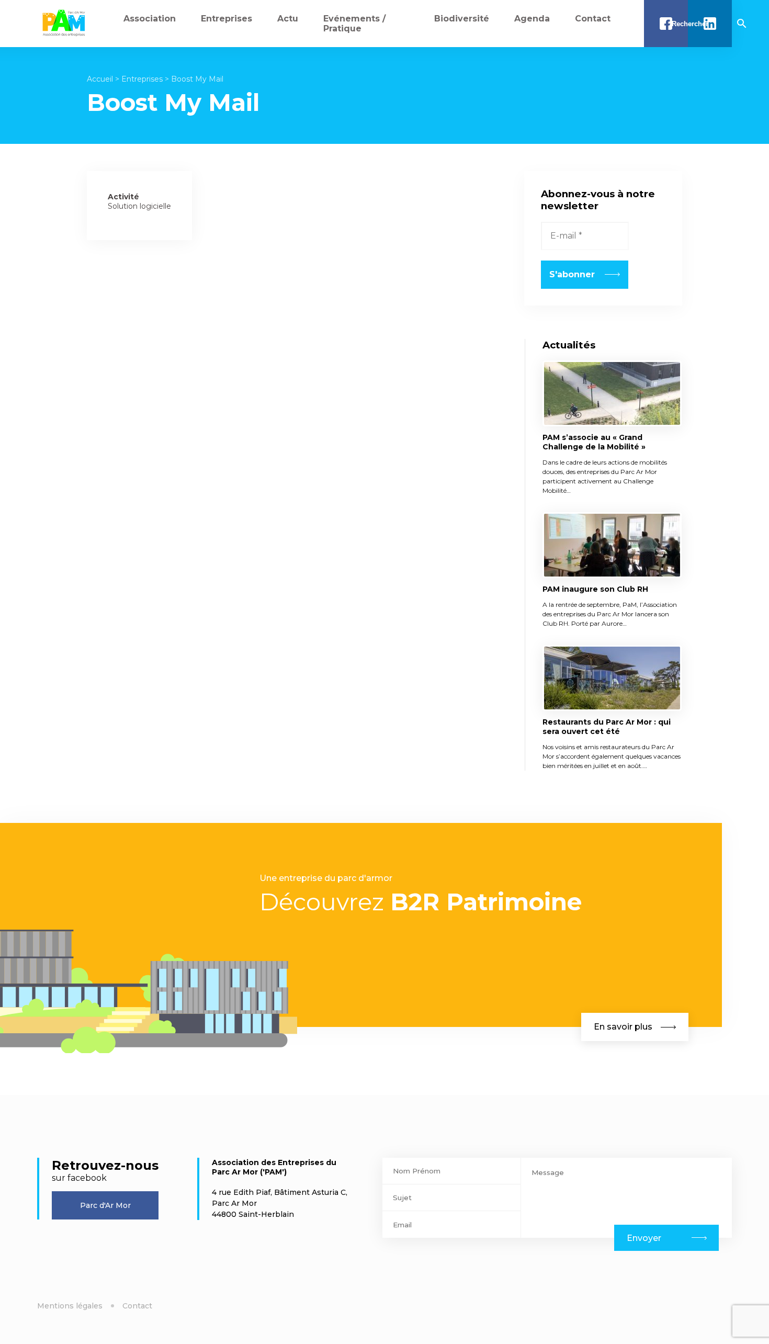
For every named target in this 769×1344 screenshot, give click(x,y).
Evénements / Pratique (354, 23)
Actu (287, 19)
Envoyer (644, 1238)
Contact (592, 19)
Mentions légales (70, 1306)
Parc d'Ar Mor (105, 1205)
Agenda (532, 19)
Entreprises (226, 19)
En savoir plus (623, 1027)
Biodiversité (461, 19)
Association (149, 19)
